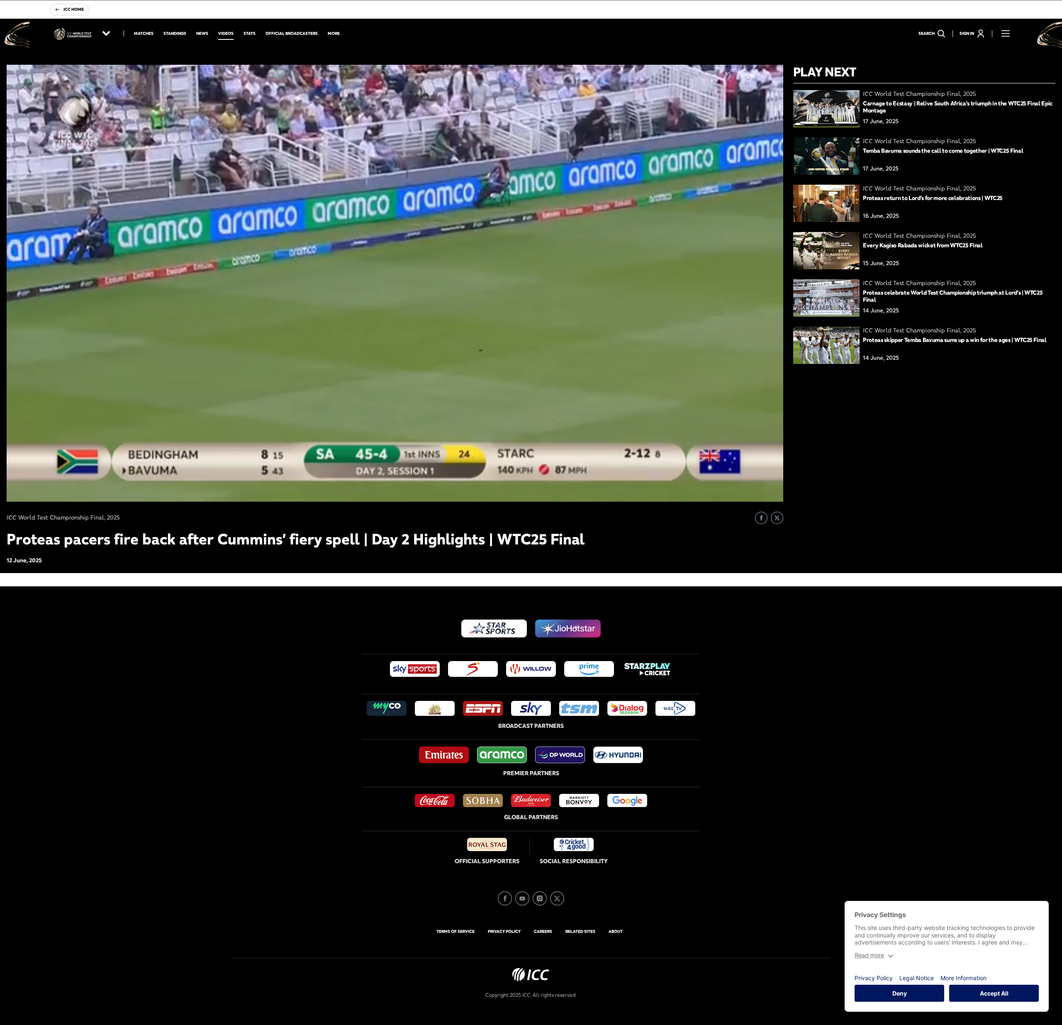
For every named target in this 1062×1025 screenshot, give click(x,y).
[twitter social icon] (557, 898)
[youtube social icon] (522, 898)
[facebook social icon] (505, 898)
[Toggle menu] (1005, 33)
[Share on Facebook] (761, 518)
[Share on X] (777, 518)
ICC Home (73, 9)
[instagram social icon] (540, 898)
